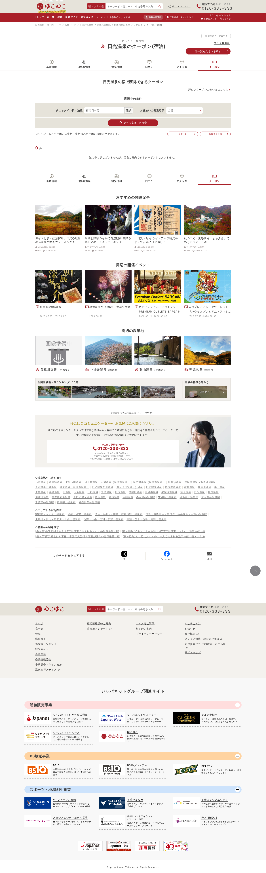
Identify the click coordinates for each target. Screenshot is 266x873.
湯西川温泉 (42, 497)
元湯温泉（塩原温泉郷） (115, 482)
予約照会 (180, 17)
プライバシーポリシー (149, 633)
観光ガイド (87, 17)
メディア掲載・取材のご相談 (202, 638)
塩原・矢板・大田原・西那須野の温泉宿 (119, 514)
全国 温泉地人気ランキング (54, 392)
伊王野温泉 (91, 482)
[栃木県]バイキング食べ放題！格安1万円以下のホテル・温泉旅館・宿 (163, 531)
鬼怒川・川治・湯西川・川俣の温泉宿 (58, 519)
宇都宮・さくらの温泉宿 (50, 514)
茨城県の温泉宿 (167, 497)
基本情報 (51, 66)
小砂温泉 (93, 492)
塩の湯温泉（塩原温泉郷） (149, 482)
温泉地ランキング (46, 644)
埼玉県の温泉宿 (210, 497)
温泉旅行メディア (118, 17)
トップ (40, 17)
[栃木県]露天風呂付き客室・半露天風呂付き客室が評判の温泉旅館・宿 (77, 536)
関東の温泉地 (104, 25)
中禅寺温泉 (151, 492)
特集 (60, 17)
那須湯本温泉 (169, 492)
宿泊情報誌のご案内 (99, 623)
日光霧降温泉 (154, 487)
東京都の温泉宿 (66, 502)
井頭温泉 (54, 492)
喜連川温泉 (204, 487)
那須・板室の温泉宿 (80, 514)
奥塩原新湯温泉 (61, 497)
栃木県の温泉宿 (145, 497)
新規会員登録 (155, 17)
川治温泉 (120, 492)
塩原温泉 (100, 497)
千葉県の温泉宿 (44, 502)
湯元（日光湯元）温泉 (129, 487)
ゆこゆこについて (181, 6)
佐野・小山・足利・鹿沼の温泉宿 (104, 519)
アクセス (182, 66)
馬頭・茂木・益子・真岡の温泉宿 (146, 519)
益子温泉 (185, 492)
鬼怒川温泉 (135, 492)
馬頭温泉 (128, 497)
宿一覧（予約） (208, 51)
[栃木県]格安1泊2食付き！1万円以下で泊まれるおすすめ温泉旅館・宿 (77, 531)
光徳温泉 (106, 492)
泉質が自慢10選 (89, 392)
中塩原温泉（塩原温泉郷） (200, 482)
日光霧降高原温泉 (102, 487)
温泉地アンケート (97, 628)
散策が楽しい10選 (123, 392)
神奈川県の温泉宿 (89, 502)
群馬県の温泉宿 (189, 497)
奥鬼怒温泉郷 (173, 487)
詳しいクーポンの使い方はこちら (208, 89)
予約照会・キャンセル (48, 664)
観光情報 (116, 66)
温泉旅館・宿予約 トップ (48, 25)
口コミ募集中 (222, 43)
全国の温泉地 (86, 25)
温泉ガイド (71, 17)
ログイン (182, 133)
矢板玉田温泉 (73, 482)
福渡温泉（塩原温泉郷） (74, 487)
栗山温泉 (219, 487)
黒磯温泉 (40, 492)
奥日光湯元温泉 (82, 497)
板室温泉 (213, 492)
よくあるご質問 (145, 623)
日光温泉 (138, 25)
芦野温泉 (189, 487)
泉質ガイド (206, 391)
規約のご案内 (144, 628)
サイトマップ (193, 652)
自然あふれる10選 (158, 392)
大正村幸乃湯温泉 (46, 487)
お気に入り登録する (217, 36)
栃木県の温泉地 (122, 25)
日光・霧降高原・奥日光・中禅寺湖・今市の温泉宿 (176, 514)
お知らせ (190, 628)
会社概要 (190, 633)
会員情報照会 (43, 659)
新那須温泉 (174, 482)
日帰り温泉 (84, 66)
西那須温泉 (55, 482)
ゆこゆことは (193, 623)
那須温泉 (114, 497)
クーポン (101, 17)
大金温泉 (79, 492)
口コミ (149, 66)
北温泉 (67, 492)
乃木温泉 (40, 482)
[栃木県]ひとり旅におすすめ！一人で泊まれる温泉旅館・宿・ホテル (164, 536)
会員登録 (40, 654)
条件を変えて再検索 (135, 122)
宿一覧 (50, 17)
